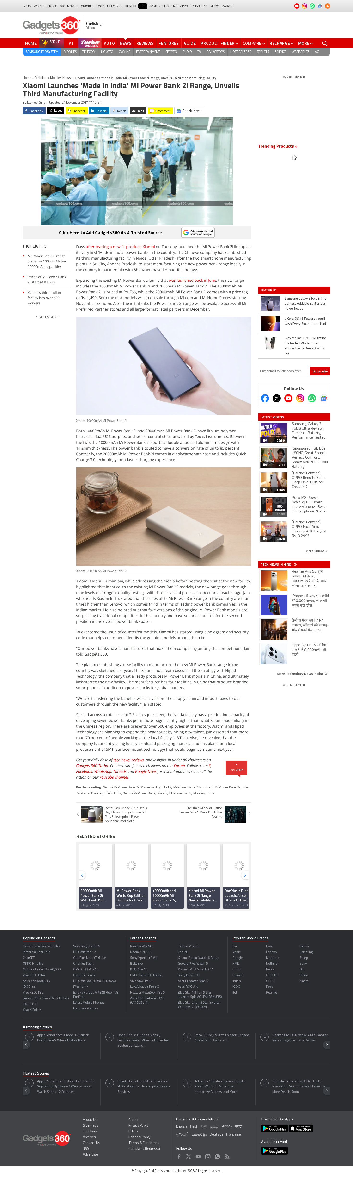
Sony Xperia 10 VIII (143, 958)
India (210, 793)
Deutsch (216, 1135)
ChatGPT (29, 958)
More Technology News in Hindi (301, 673)
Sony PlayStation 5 (86, 946)
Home (31, 43)
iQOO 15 (29, 987)
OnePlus (272, 975)
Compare (252, 43)
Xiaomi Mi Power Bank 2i (121, 787)
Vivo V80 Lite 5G (141, 981)
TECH (143, 6)
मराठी (238, 1127)
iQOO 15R (30, 1004)
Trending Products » (278, 146)
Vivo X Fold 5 (32, 1010)
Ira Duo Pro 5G (188, 946)
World (39, 6)
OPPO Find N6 (33, 964)
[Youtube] (288, 398)
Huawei (237, 975)
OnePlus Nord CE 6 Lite (89, 958)
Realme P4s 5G (141, 946)
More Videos (315, 550)
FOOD (100, 6)
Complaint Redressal (144, 1149)
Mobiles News (60, 78)
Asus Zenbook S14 (36, 981)
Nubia (270, 969)
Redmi (304, 946)
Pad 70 (183, 952)
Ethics (133, 1131)
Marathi (228, 6)
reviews (138, 759)
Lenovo (271, 952)
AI (71, 43)
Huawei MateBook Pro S (147, 992)
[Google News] (324, 398)
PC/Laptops (216, 52)
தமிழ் (214, 1127)
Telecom (89, 52)
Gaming (125, 52)
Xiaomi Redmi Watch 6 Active (198, 958)
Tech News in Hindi (277, 564)
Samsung (306, 952)
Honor (237, 969)
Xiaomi (149, 246)
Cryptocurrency (84, 975)
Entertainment (148, 52)
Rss (226, 1155)
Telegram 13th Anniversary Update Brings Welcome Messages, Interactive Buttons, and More (220, 1087)
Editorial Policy (139, 1137)
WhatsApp (102, 771)
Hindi (194, 1127)
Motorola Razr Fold (36, 952)
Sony (303, 964)
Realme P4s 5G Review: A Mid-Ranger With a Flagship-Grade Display (300, 1037)
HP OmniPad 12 (84, 952)
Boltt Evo (136, 964)
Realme (271, 992)
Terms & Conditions (143, 1143)
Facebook (84, 771)
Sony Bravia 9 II (189, 975)
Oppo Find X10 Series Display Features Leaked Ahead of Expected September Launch (143, 1040)
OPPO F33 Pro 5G (86, 969)
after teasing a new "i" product (113, 246)
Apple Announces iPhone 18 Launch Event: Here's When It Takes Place (63, 1037)
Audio (187, 52)
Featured (269, 290)
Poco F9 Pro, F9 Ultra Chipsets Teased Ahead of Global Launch (222, 1037)
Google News (146, 771)
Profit (52, 6)
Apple (236, 952)
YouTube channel (113, 777)
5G (317, 52)
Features (169, 43)
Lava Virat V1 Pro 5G (144, 987)
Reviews (145, 43)
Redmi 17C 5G (140, 952)
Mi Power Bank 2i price (231, 787)
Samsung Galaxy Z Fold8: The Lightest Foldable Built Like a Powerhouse (305, 304)
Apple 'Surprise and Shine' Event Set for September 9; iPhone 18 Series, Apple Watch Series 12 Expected (66, 1087)
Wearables (301, 52)
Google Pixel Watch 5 (193, 964)
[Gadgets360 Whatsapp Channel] (312, 398)
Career (133, 1120)
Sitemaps (90, 1126)
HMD (235, 964)
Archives (89, 1137)
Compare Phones (85, 1008)
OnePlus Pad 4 (83, 964)
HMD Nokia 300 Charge (146, 975)
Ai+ (234, 946)
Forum (179, 765)
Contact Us (91, 1143)
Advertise (90, 1154)
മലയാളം (199, 1135)
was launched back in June (192, 280)
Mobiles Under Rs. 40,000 (42, 969)
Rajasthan (199, 6)
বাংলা (204, 1127)
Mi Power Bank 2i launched (193, 787)
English (181, 1127)
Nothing (271, 964)
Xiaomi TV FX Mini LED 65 (195, 969)
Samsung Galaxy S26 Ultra (41, 946)
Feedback (90, 1131)
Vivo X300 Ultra (34, 975)
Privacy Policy (138, 1126)
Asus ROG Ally (188, 987)
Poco (269, 987)
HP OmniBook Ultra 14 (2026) (94, 981)
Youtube (198, 1155)
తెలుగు (227, 1126)
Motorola (272, 958)
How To (107, 52)
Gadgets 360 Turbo (92, 765)
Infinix (236, 981)
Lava (269, 946)
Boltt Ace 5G (139, 969)
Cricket (87, 6)
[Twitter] (277, 398)
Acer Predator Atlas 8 (193, 981)
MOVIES (72, 6)
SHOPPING (169, 6)
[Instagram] (300, 398)
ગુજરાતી (182, 1135)
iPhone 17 (80, 987)
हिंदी (62, 6)
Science (280, 52)
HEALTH (130, 6)
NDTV (27, 6)
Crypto (171, 52)
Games (154, 6)
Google (237, 958)
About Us (90, 1120)
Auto (109, 43)
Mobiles (70, 52)
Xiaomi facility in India (156, 787)
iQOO (236, 987)
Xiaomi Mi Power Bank (139, 793)
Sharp (303, 958)
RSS (86, 1149)
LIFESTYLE (114, 6)
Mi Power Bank (180, 793)
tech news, (122, 759)
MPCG (214, 6)
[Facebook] (265, 398)
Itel (234, 992)
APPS (184, 6)
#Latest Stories (36, 1073)
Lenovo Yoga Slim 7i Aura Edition (46, 998)
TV (199, 52)
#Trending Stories (37, 1027)
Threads (120, 771)
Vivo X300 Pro (33, 992)
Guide (190, 43)
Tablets (263, 52)
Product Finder (218, 43)
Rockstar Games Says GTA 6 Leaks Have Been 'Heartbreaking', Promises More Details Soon (299, 1087)
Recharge (280, 43)
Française (233, 1135)
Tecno (303, 975)
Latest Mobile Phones (88, 1003)
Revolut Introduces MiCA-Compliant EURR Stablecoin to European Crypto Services (143, 1087)
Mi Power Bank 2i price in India (99, 793)
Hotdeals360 (240, 52)
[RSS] (327, 6)
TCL (301, 969)
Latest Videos (272, 417)
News (125, 43)
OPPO (270, 981)
